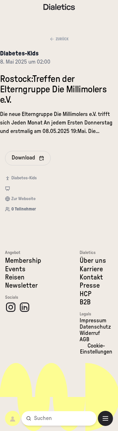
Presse (90, 285)
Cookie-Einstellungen (96, 349)
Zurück (62, 39)
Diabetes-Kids (19, 53)
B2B (85, 302)
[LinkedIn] (24, 307)
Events (15, 269)
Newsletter (21, 285)
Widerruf (90, 333)
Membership (23, 260)
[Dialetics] (59, 7)
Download (23, 158)
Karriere (91, 269)
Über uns (93, 260)
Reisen (15, 277)
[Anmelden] (12, 418)
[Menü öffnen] (105, 418)
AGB (84, 339)
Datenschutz (95, 327)
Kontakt (91, 277)
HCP (86, 293)
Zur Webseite (23, 199)
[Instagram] (10, 307)
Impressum (93, 321)
